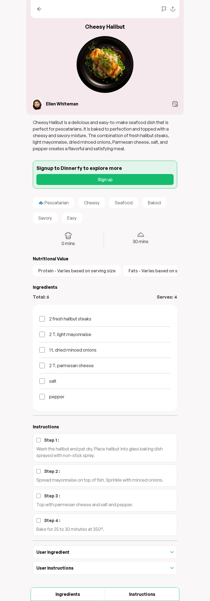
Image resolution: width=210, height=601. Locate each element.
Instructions (142, 594)
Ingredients (68, 594)
